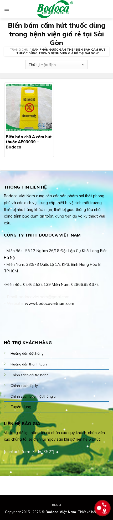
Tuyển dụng (21, 407)
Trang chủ (19, 49)
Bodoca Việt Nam (60, 512)
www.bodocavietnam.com (49, 303)
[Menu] (6, 9)
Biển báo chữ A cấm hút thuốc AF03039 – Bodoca (29, 142)
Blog (56, 505)
